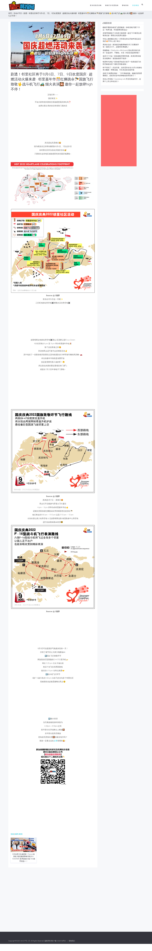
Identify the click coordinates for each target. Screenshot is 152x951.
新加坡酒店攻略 (96, 5)
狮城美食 (125, 5)
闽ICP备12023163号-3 (58, 941)
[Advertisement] (53, 125)
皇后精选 (135, 5)
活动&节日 (18, 13)
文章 (55, 741)
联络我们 (72, 941)
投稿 (12, 834)
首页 (10, 13)
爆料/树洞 (18, 834)
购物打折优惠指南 (112, 5)
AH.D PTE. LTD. (26, 941)
